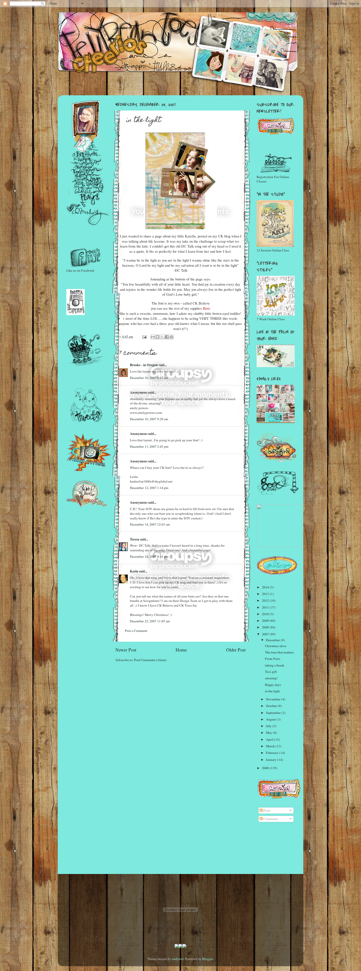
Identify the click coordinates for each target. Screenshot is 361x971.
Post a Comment (136, 630)
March (271, 746)
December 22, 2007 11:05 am (150, 621)
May (269, 732)
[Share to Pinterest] (171, 336)
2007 (266, 634)
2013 (266, 594)
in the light (272, 691)
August (271, 719)
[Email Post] (143, 336)
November (273, 699)
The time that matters (279, 652)
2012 (266, 600)
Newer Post (125, 650)
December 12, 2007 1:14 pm (149, 488)
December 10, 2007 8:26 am (149, 419)
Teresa (134, 539)
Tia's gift (271, 671)
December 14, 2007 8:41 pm (149, 556)
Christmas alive (275, 646)
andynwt (178, 959)
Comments (270, 819)
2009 (266, 620)
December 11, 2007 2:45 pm (149, 446)
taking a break (274, 665)
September (273, 712)
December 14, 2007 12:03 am (150, 524)
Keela (134, 571)
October (272, 706)
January (271, 759)
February (272, 752)
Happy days (273, 684)
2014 (266, 587)
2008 (266, 627)
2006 (266, 768)
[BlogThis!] (157, 336)
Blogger (207, 959)
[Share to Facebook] (166, 336)
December (273, 640)
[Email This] (152, 336)
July (269, 726)
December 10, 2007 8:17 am (149, 377)
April (270, 739)
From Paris (272, 658)
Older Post (236, 650)
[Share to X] (162, 336)
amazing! (271, 678)
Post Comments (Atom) (150, 660)
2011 (266, 607)
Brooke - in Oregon (144, 364)
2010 (266, 614)
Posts (266, 810)
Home (181, 650)
